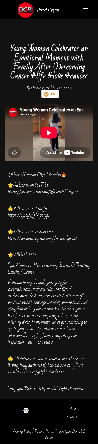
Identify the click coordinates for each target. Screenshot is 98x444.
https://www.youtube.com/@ (31, 192)
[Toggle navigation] (85, 10)
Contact (72, 417)
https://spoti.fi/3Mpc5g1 (28, 215)
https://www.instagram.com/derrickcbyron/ (42, 238)
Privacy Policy (22, 431)
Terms (38, 431)
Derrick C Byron (48, 10)
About (72, 409)
